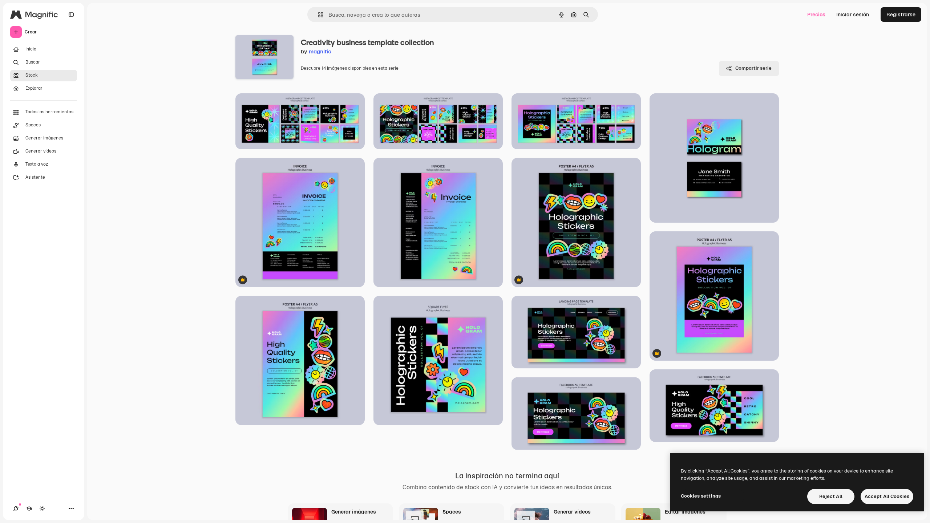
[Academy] (29, 508)
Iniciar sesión (852, 14)
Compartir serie (753, 68)
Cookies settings (701, 496)
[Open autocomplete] (318, 14)
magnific (320, 51)
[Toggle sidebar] (71, 14)
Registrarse (900, 14)
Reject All (830, 496)
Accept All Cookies (887, 496)
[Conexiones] (16, 508)
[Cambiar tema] (42, 508)
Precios (816, 14)
